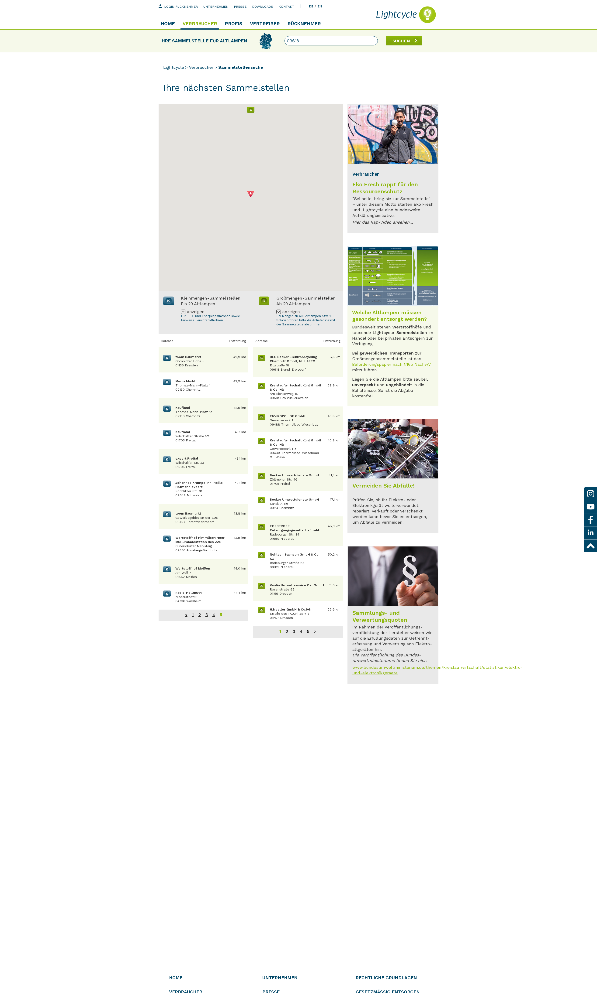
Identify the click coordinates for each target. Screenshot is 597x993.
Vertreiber (265, 23)
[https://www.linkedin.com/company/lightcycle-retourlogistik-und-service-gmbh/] (590, 532)
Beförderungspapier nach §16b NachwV (391, 364)
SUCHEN (401, 40)
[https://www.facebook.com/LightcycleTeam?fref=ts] (590, 519)
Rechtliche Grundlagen (386, 977)
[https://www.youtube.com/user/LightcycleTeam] (590, 506)
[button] (250, 110)
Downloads (262, 6)
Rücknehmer (304, 23)
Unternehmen (215, 6)
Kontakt (287, 6)
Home (168, 23)
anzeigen (196, 312)
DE (311, 6)
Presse (240, 6)
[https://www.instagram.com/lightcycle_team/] (590, 493)
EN (319, 6)
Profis (233, 23)
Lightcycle (173, 67)
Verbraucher (200, 23)
